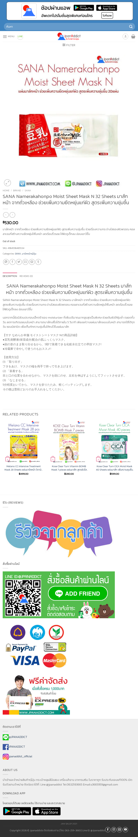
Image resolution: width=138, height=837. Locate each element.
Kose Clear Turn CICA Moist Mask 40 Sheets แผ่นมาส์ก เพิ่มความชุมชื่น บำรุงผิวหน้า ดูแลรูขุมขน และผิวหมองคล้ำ (114, 468)
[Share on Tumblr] (38, 262)
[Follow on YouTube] (125, 829)
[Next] (135, 451)
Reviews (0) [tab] (26, 276)
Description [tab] (10, 276)
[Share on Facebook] (12, 262)
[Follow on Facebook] (108, 829)
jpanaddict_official (20, 756)
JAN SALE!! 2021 (69, 823)
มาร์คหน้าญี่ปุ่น (29, 253)
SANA (28, 190)
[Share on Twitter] (19, 262)
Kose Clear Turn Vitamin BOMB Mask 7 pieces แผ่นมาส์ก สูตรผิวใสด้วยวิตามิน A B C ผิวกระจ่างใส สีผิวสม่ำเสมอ (69, 468)
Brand (17, 190)
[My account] (125, 36)
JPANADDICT (17, 747)
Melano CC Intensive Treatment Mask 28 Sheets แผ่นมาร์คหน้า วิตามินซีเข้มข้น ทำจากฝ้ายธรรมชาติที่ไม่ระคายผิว (23, 468)
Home (6, 190)
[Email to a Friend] (25, 262)
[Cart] (133, 36)
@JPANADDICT (18, 737)
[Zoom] (7, 182)
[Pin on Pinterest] (32, 262)
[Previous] (3, 451)
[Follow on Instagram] (113, 829)
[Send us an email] (119, 829)
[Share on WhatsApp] (6, 262)
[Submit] (131, 26)
